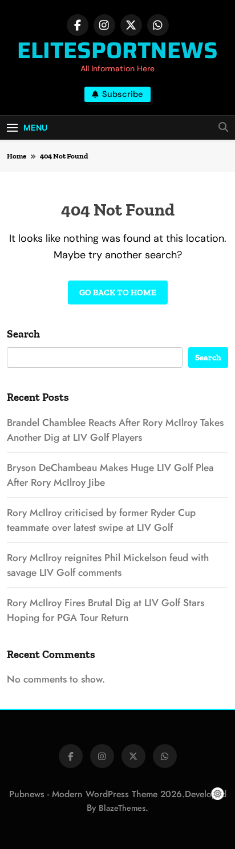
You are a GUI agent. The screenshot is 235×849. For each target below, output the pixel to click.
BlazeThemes (122, 808)
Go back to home (117, 292)
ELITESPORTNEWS (117, 50)
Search (23, 333)
